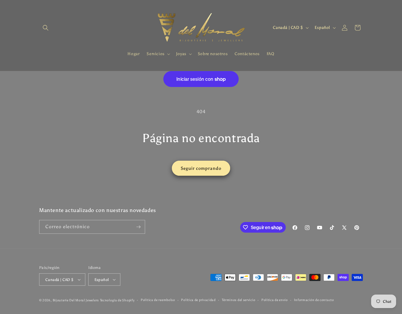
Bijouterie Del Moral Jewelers (76, 300)
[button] (45, 27)
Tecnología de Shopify (117, 300)
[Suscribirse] (138, 227)
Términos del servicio (238, 300)
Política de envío (274, 300)
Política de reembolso (158, 300)
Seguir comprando (201, 168)
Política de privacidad (198, 300)
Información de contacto (314, 300)
